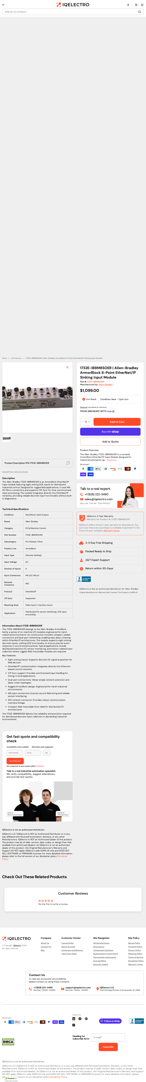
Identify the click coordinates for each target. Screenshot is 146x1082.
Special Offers (99, 961)
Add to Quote (110, 439)
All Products (16, 356)
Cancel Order (67, 943)
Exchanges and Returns (72, 950)
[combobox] (73, 12)
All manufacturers (101, 943)
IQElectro (17, 945)
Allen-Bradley (106, 382)
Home (4, 356)
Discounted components (104, 957)
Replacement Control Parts (105, 954)
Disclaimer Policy (136, 961)
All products (98, 947)
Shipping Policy (135, 954)
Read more (112, 458)
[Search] (140, 12)
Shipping (83, 405)
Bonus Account (68, 947)
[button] (3, 5)
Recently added (100, 964)
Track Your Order (69, 954)
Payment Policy (135, 947)
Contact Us (46, 947)
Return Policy (134, 943)
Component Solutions (103, 950)
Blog (43, 950)
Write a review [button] (93, 901)
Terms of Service (135, 957)
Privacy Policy (134, 950)
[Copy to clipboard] (68, 461)
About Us (45, 943)
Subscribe (108, 1047)
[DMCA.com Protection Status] (8, 1044)
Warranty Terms (112, 528)
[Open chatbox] (140, 1076)
